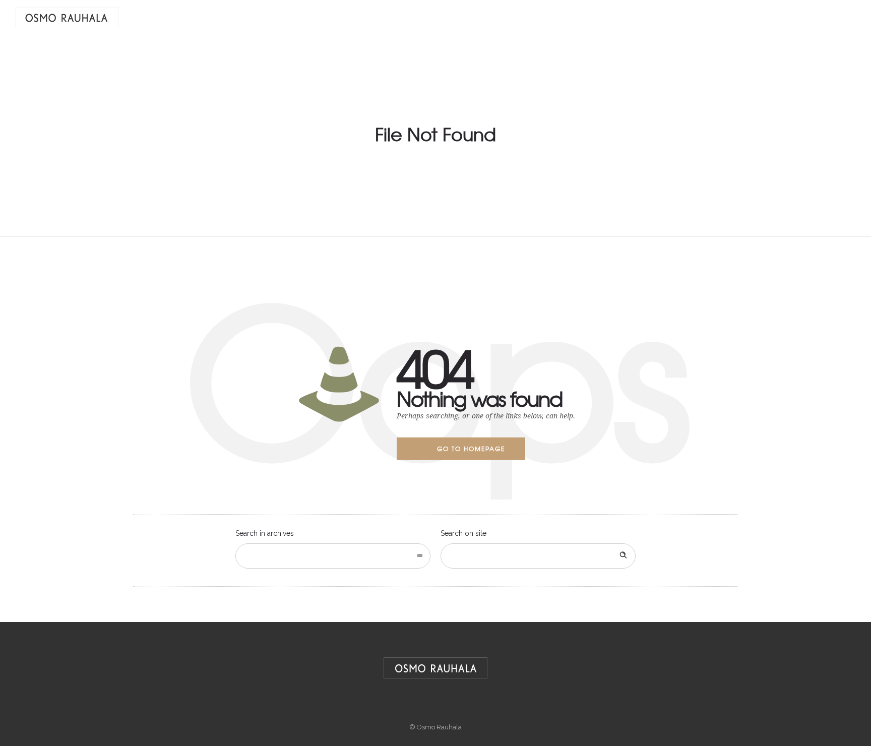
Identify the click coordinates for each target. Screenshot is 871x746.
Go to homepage (471, 448)
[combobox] (332, 556)
